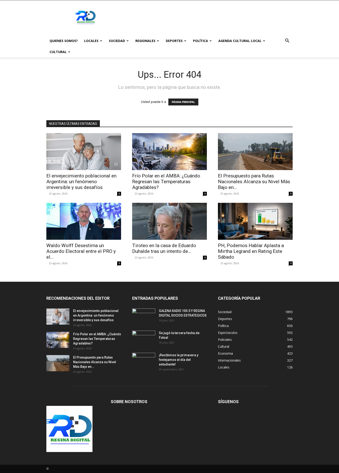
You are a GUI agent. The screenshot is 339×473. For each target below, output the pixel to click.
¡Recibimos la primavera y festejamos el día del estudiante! (178, 359)
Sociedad (117, 41)
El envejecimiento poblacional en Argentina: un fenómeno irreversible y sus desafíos (81, 181)
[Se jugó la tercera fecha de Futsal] (143, 339)
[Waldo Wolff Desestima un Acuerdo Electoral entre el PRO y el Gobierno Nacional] (83, 221)
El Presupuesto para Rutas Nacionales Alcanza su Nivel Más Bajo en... (254, 181)
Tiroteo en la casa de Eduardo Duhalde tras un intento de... (164, 248)
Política (200, 41)
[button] (287, 41)
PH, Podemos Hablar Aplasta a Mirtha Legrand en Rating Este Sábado (251, 251)
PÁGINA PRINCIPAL (183, 102)
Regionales (145, 41)
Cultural (58, 52)
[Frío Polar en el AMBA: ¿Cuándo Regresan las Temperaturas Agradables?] (169, 151)
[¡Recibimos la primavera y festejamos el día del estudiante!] (143, 361)
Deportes (174, 41)
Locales (91, 41)
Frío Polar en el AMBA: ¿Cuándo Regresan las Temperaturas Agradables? (166, 181)
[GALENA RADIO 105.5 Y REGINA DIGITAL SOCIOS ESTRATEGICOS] (143, 316)
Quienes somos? (64, 41)
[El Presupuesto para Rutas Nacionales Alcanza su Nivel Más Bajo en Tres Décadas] (255, 151)
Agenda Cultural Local (240, 41)
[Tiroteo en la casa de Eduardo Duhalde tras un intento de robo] (169, 221)
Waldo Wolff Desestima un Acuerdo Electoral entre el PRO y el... (81, 251)
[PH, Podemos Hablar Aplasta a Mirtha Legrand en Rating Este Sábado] (255, 221)
